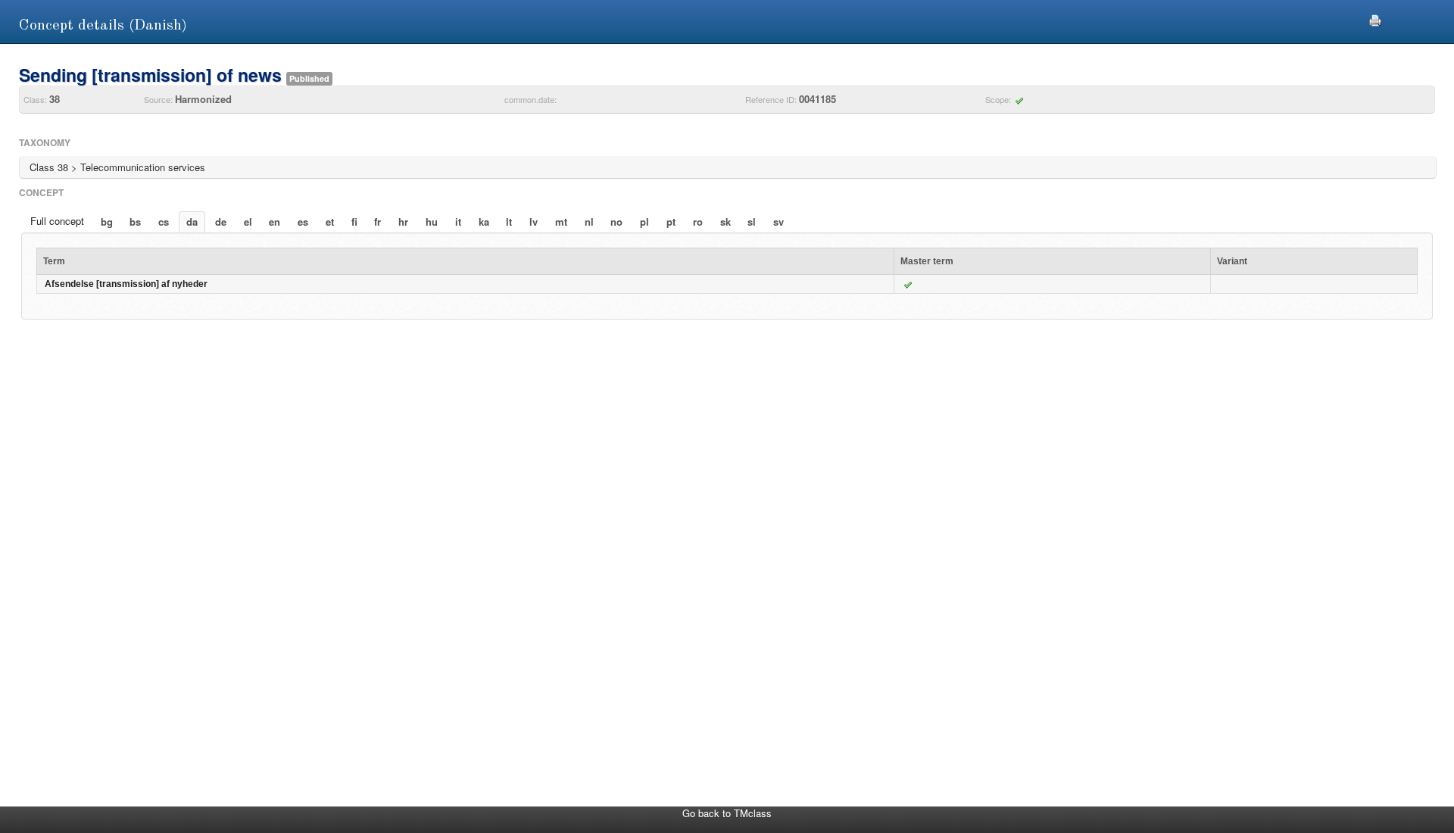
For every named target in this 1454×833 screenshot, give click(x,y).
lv (533, 221)
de (220, 221)
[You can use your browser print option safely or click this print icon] (1375, 18)
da (192, 221)
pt (671, 221)
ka (484, 221)
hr (403, 221)
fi (354, 221)
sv (778, 221)
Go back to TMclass (727, 813)
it (458, 221)
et (330, 221)
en (274, 221)
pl (644, 221)
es (303, 221)
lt (509, 221)
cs (163, 221)
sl (751, 221)
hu (432, 221)
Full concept (57, 221)
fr (377, 221)
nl (589, 221)
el (248, 221)
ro (698, 221)
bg (107, 221)
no (616, 221)
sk (725, 221)
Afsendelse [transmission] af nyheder (126, 284)
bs (135, 221)
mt (561, 221)
